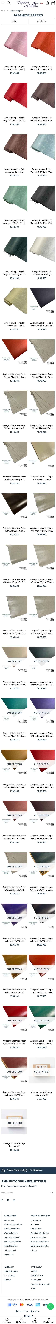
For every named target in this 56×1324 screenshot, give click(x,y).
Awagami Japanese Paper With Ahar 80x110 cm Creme (41, 478)
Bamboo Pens (36, 1229)
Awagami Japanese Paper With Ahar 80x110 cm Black (14, 529)
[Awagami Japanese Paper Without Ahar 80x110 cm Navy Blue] (42, 301)
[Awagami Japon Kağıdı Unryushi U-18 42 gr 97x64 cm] (42, 96)
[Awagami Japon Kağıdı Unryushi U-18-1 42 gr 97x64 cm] (14, 147)
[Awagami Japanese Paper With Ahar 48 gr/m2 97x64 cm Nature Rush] (14, 557)
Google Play (23, 1311)
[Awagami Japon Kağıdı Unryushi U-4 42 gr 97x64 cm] (14, 44)
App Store (36, 1311)
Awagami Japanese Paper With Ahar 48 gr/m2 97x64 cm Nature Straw (41, 529)
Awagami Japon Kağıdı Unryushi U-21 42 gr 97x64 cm (14, 221)
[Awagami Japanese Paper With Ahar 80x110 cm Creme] (42, 455)
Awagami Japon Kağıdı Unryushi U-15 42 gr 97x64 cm (41, 68)
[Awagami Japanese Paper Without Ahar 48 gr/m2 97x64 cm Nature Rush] (14, 403)
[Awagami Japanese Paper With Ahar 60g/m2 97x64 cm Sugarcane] (42, 557)
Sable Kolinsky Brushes (13, 1224)
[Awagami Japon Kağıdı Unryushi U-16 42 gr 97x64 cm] (14, 96)
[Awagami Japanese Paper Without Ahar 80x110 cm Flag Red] (14, 352)
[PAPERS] (7, 10)
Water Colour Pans (11, 1233)
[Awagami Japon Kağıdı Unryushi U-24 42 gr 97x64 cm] (42, 198)
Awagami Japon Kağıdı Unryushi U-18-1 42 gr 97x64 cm (14, 170)
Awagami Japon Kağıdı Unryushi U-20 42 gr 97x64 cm (41, 170)
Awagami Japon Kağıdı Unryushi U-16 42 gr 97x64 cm (14, 119)
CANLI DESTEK (36, 1267)
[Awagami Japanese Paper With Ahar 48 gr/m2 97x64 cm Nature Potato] (42, 608)
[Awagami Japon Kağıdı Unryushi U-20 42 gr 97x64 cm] (42, 147)
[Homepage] (4, 10)
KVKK (33, 1288)
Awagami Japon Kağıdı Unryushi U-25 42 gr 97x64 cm (14, 273)
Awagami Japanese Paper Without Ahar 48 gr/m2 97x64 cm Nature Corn (14, 478)
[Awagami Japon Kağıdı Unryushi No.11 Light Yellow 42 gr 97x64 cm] (14, 301)
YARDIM (34, 1271)
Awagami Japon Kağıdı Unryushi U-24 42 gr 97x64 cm (41, 221)
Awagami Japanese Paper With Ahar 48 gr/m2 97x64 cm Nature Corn (14, 632)
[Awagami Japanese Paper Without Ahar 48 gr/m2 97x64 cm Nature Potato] (42, 352)
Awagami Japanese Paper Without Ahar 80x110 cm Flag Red (14, 375)
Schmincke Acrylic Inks (40, 1233)
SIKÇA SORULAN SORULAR (41, 1284)
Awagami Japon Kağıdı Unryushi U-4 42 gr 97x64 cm (14, 68)
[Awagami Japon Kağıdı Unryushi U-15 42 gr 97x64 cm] (42, 44)
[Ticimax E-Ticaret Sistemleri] (28, 1316)
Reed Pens (35, 1224)
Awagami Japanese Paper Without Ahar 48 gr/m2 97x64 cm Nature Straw (41, 427)
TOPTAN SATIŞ (9, 1276)
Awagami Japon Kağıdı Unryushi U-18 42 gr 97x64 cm (41, 119)
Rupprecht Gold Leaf (12, 1237)
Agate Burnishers (11, 1246)
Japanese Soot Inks (38, 1237)
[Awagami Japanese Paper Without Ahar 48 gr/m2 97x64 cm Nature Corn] (14, 455)
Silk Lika (34, 1250)
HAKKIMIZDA (9, 1267)
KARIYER (7, 1280)
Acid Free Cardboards (12, 1242)
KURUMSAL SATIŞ (11, 1271)
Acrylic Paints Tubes (12, 1229)
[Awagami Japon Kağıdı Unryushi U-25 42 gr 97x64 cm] (14, 249)
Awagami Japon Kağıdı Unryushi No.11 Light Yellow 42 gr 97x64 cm (14, 324)
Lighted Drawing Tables (40, 1246)
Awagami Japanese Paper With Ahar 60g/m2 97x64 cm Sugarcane (41, 580)
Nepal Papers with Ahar (40, 1242)
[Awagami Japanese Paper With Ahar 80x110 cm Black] (14, 506)
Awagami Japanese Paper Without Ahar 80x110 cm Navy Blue (41, 324)
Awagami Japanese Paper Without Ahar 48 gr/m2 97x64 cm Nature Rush (14, 427)
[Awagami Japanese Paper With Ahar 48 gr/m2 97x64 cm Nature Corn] (14, 608)
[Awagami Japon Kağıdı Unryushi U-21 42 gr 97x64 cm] (14, 198)
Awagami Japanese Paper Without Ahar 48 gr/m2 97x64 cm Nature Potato (41, 375)
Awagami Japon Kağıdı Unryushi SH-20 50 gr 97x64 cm (42, 273)
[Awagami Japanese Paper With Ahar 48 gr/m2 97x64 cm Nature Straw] (42, 506)
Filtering (43, 21)
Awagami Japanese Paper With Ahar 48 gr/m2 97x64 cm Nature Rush (14, 580)
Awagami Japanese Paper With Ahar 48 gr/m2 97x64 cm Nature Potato (41, 632)
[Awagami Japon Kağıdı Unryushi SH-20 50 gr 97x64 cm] (42, 249)
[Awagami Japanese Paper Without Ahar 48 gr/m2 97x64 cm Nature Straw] (42, 403)
